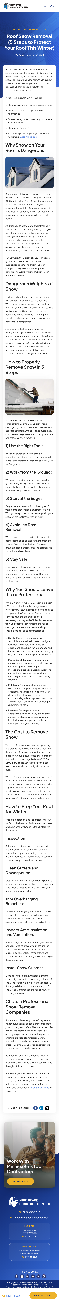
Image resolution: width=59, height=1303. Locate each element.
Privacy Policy (26, 1285)
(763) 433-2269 (31, 1212)
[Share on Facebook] (35, 1108)
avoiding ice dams (29, 136)
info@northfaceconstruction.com (31, 1217)
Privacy (49, 1287)
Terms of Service (40, 1285)
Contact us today (40, 1087)
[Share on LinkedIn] (41, 1108)
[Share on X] (47, 1108)
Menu (51, 6)
